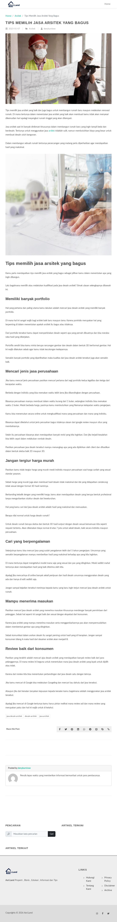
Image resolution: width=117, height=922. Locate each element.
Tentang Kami (90, 887)
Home (107, 4)
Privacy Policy (108, 879)
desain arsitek (31, 716)
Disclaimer (109, 886)
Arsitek (18, 16)
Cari (51, 834)
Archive (108, 890)
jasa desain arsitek (14, 716)
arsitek (52, 131)
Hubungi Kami (90, 879)
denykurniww (24, 768)
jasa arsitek (44, 716)
